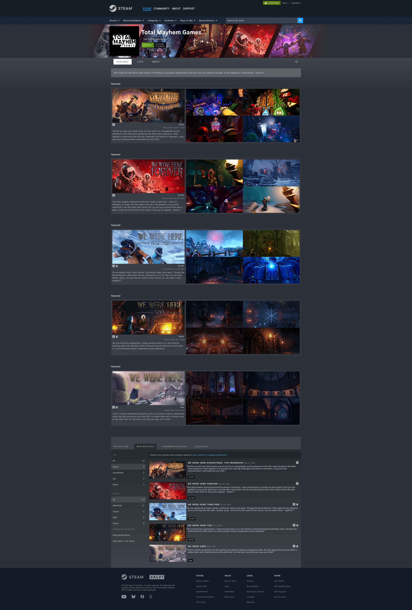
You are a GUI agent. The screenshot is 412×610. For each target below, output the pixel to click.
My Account (280, 597)
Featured (122, 61)
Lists (140, 61)
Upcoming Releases (174, 446)
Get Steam (279, 581)
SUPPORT (189, 8)
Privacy (250, 581)
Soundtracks (128, 472)
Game (128, 466)
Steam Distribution (205, 597)
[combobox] (262, 20)
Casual (128, 511)
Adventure (128, 505)
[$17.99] (167, 490)
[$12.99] (167, 511)
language (295, 3)
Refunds (251, 602)
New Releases (145, 446)
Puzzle (128, 523)
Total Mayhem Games (171, 32)
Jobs (227, 586)
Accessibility (253, 586)
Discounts (201, 446)
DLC (128, 478)
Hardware (229, 591)
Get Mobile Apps (282, 586)
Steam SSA (201, 586)
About (176, 8)
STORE (147, 8)
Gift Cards (201, 602)
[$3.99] (167, 470)
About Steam (202, 581)
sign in (284, 3)
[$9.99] (167, 532)
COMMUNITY (162, 8)
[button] (115, 20)
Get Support (280, 591)
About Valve (230, 581)
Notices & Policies (255, 591)
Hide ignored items (121, 535)
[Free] (167, 553)
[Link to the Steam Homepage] (121, 11)
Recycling (229, 597)
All (128, 461)
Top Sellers (121, 446)
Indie (128, 517)
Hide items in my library (124, 541)
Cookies (250, 597)
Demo (128, 484)
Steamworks (202, 591)
